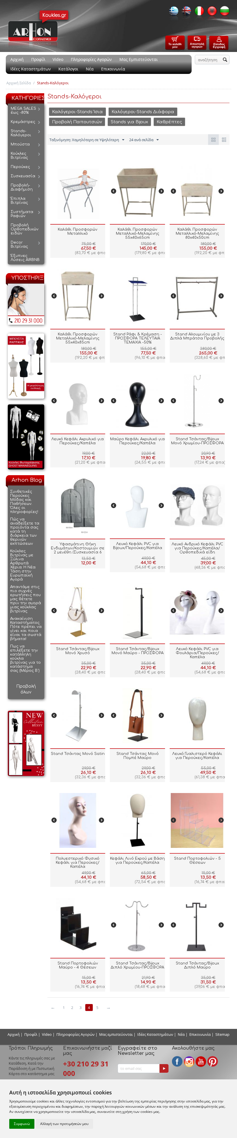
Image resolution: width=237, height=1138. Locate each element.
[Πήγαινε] (164, 1068)
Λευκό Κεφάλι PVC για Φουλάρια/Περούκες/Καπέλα (197, 653)
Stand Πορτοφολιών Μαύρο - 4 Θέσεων (78, 965)
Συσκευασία (23, 176)
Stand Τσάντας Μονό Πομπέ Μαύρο (137, 756)
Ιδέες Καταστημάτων (30, 69)
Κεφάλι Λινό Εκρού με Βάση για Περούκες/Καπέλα (137, 861)
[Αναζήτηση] (225, 60)
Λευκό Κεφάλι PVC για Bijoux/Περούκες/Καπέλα (137, 546)
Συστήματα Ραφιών (22, 214)
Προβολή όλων (26, 689)
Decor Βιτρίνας (19, 244)
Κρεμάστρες (23, 122)
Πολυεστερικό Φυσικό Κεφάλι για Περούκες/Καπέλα (77, 863)
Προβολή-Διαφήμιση (22, 187)
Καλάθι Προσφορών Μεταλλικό (77, 231)
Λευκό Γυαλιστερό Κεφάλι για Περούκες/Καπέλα (197, 756)
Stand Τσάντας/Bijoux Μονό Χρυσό (77, 651)
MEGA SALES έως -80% (23, 111)
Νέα (90, 69)
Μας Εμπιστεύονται (138, 59)
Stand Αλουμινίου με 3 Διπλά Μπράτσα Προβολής (197, 336)
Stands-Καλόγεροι (21, 133)
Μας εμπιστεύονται (116, 1034)
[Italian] (197, 12)
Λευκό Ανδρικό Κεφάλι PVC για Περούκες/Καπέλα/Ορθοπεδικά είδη (197, 548)
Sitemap (222, 1034)
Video (58, 59)
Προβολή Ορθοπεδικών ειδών (24, 229)
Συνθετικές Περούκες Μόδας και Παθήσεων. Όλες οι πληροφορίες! (24, 502)
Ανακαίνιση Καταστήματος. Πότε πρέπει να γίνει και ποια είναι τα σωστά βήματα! (26, 629)
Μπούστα (20, 144)
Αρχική (17, 59)
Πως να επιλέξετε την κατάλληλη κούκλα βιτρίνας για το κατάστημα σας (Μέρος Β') (25, 658)
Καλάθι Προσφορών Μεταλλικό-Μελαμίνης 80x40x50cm (197, 233)
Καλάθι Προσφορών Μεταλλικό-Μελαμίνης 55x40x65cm (137, 233)
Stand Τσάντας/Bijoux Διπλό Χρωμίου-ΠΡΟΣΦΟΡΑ (137, 965)
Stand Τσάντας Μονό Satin (78, 754)
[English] (185, 12)
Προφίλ (38, 59)
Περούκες (20, 167)
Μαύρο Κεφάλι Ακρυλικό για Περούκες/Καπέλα (137, 441)
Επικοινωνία (113, 69)
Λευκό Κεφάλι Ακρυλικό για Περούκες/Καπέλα (77, 441)
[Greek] (172, 12)
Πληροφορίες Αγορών (91, 59)
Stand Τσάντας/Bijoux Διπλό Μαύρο (197, 965)
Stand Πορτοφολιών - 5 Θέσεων (197, 861)
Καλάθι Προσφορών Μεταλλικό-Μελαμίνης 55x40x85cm (77, 338)
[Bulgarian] (223, 12)
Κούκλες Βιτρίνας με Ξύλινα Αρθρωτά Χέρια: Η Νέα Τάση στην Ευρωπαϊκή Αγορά (23, 565)
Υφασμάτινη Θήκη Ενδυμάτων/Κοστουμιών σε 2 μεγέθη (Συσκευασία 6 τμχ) (77, 550)
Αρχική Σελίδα (18, 82)
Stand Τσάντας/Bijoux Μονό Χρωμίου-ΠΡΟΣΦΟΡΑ (197, 441)
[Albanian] (210, 12)
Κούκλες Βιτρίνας (19, 156)
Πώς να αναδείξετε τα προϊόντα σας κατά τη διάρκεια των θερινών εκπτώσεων (24, 531)
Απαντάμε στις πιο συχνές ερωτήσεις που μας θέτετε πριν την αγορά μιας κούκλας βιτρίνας (25, 599)
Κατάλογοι (68, 69)
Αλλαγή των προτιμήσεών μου (64, 1123)
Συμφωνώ (22, 1123)
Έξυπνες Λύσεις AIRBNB (25, 258)
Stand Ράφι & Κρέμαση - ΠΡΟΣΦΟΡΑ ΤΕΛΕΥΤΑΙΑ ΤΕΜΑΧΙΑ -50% (137, 338)
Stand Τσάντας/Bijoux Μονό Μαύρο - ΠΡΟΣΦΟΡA (138, 651)
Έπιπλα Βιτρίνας (19, 201)
